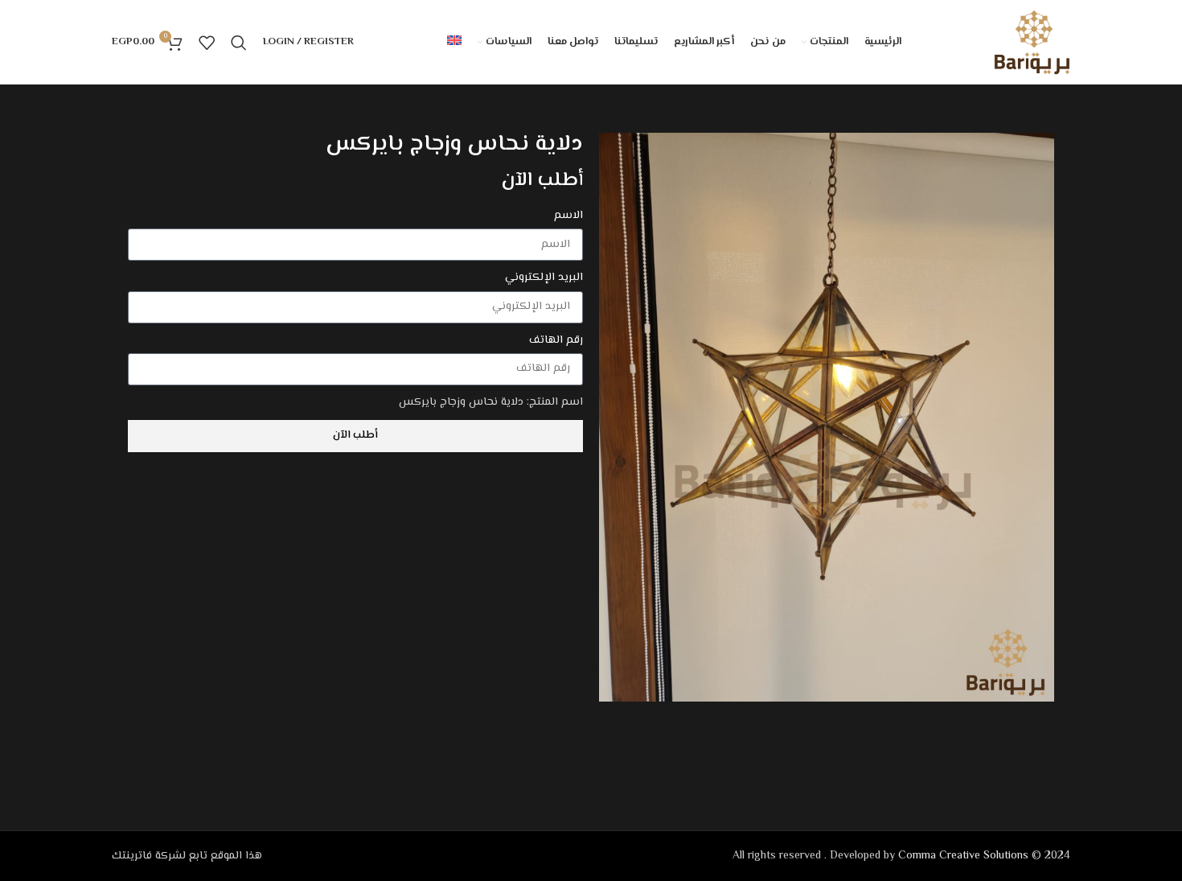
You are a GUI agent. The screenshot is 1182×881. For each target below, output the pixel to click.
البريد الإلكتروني (544, 277)
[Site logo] (1032, 42)
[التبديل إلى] (454, 43)
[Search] (239, 43)
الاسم (568, 215)
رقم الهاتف (556, 340)
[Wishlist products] (207, 43)
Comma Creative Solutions (963, 856)
